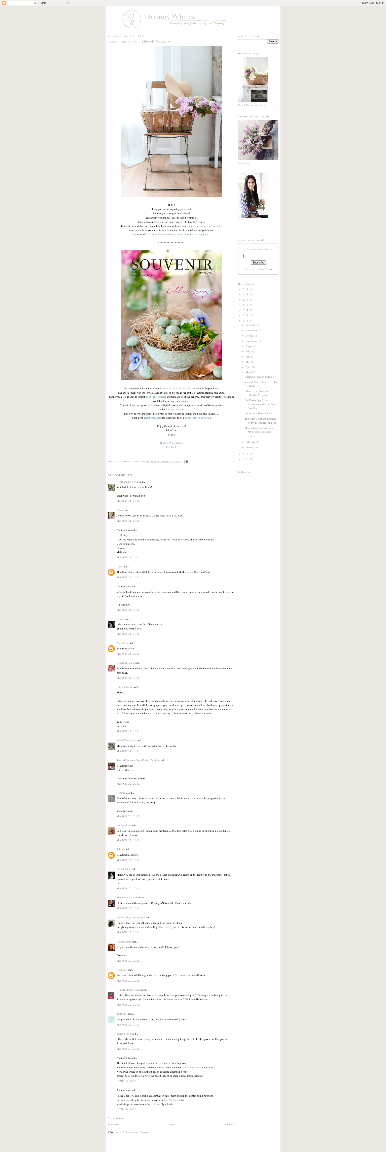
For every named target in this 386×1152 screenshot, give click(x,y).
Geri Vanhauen (172, 1100)
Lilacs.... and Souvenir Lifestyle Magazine (257, 393)
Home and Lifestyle (127, 481)
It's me (120, 510)
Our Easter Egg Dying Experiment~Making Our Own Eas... (260, 404)
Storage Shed (124, 1033)
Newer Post (114, 1124)
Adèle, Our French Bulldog (259, 376)
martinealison (124, 825)
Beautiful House (125, 663)
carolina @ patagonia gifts (131, 917)
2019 (245, 289)
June (248, 356)
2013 (245, 315)
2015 (245, 305)
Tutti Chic (122, 1013)
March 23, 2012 (128, 1024)
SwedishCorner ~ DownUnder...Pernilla (138, 760)
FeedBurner (265, 269)
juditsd (120, 619)
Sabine (121, 849)
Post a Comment (116, 1118)
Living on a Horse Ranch (258, 413)
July (248, 351)
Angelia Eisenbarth (193, 1067)
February (251, 442)
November (252, 330)
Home (172, 1124)
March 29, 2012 (128, 1048)
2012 (245, 320)
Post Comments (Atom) (135, 1132)
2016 (245, 299)
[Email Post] (185, 461)
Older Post (229, 1124)
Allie (119, 566)
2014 (245, 310)
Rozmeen (122, 792)
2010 (245, 459)
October (250, 335)
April (249, 367)
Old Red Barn (124, 941)
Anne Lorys (123, 643)
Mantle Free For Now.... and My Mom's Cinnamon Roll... (259, 432)
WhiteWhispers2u (126, 740)
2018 (245, 294)
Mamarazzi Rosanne (128, 897)
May (248, 362)
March (249, 372)
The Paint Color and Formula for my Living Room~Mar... (261, 420)
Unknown (122, 970)
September (252, 341)
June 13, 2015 (127, 1081)
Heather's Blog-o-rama (129, 989)
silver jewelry (165, 927)
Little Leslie (123, 869)
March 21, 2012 (128, 501)
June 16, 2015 (127, 1109)
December (251, 325)
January (250, 447)
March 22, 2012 (128, 783)
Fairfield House (125, 687)
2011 (245, 454)
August (250, 346)
